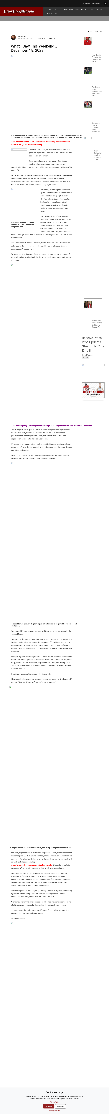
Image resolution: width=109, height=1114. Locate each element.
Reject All (60, 1106)
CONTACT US (96, 3)
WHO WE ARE (86, 3)
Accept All (48, 1106)
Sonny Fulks (22, 36)
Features (44, 38)
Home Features (52, 38)
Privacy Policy (54, 1102)
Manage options (54, 1110)
